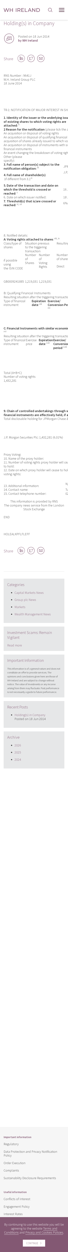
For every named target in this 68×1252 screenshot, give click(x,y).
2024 (18, 759)
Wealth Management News (33, 614)
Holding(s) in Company (30, 715)
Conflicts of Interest (17, 1199)
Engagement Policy (17, 1206)
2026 (18, 745)
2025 (18, 752)
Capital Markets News (29, 593)
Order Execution (14, 1163)
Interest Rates (13, 1214)
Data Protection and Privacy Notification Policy (30, 1153)
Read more (14, 645)
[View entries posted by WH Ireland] (9, 38)
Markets (20, 607)
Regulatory (11, 1144)
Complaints (11, 1170)
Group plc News (25, 600)
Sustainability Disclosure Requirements (30, 1178)
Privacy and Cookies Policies (44, 1232)
